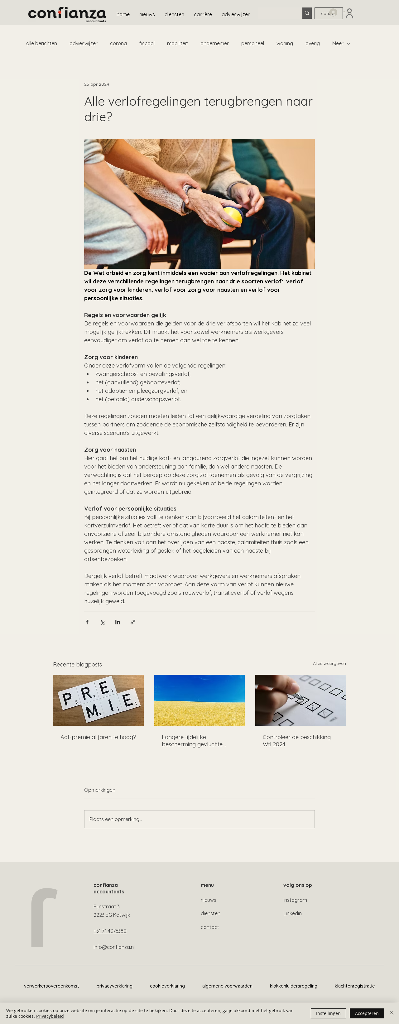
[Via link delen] (133, 622)
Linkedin (292, 913)
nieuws (208, 900)
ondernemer (214, 43)
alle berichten (41, 43)
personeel (252, 43)
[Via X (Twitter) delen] (102, 622)
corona (118, 43)
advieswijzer (84, 43)
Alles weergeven (329, 663)
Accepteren (367, 1013)
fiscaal (147, 43)
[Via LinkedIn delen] (118, 622)
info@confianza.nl (114, 947)
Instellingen (328, 1013)
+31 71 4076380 (110, 931)
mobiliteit (177, 43)
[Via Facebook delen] (87, 622)
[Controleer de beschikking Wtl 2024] (300, 700)
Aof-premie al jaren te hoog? (98, 737)
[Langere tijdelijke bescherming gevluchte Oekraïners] (199, 700)
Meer (338, 43)
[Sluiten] (391, 1013)
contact (210, 927)
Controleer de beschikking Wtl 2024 (297, 740)
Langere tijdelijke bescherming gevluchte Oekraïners (192, 740)
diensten (210, 913)
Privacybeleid (50, 1016)
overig (312, 43)
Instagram (295, 900)
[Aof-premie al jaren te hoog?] (98, 700)
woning (284, 43)
